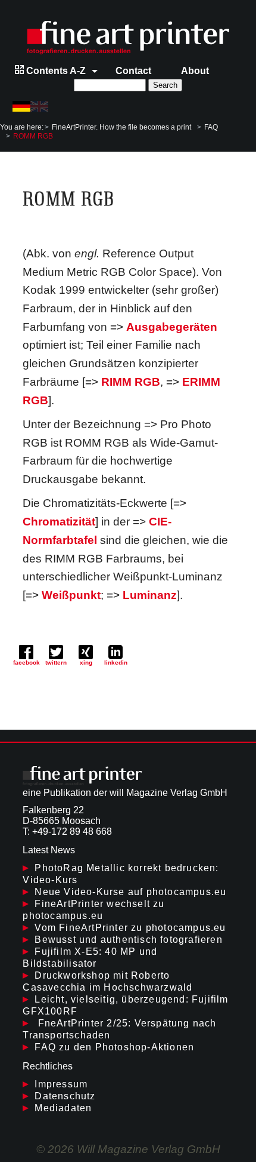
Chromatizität (59, 521)
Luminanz (150, 595)
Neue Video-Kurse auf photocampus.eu (130, 892)
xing (86, 662)
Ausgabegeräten (171, 327)
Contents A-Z (55, 71)
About (195, 71)
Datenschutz (65, 1096)
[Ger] (21, 106)
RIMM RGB (130, 382)
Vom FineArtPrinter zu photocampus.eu (130, 928)
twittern (56, 662)
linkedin (115, 662)
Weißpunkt (71, 595)
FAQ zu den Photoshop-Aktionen (114, 1047)
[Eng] (39, 106)
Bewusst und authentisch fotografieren (128, 939)
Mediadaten (63, 1108)
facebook (26, 662)
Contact (133, 71)
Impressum (61, 1084)
